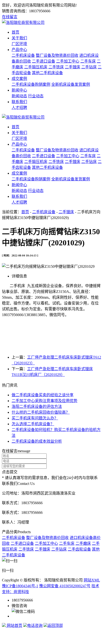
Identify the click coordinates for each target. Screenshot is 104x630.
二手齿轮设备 (79, 549)
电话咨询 (35, 625)
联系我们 (19, 102)
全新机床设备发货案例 (70, 84)
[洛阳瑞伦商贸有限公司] (23, 23)
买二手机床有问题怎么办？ (35, 418)
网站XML (92, 580)
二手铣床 (56, 67)
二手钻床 (89, 67)
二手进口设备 (43, 61)
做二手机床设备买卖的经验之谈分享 (43, 395)
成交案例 (19, 79)
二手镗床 (72, 67)
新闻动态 (19, 96)
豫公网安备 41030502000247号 (64, 586)
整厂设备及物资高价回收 (57, 55)
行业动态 (36, 96)
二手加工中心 (67, 61)
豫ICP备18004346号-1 (20, 586)
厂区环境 (19, 44)
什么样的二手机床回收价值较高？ (41, 412)
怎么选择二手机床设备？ (33, 424)
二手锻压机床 (35, 67)
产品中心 (19, 50)
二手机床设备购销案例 (31, 84)
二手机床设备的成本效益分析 (37, 441)
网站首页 (14, 625)
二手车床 (88, 61)
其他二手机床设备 (47, 73)
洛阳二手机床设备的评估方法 (37, 406)
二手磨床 (83, 543)
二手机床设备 (23, 55)
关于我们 (19, 38)
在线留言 (9, 17)
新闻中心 (19, 90)
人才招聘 (19, 108)
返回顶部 (55, 625)
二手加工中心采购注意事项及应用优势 (44, 401)
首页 (15, 32)
